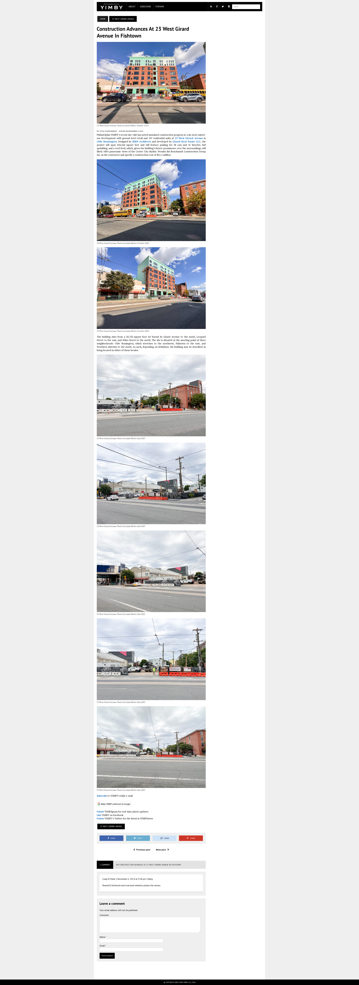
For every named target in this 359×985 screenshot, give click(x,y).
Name (103, 937)
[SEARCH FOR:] (246, 6)
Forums (159, 6)
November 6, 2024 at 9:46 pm (131, 879)
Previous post (143, 849)
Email (102, 945)
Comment (104, 915)
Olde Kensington (107, 141)
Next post (161, 849)
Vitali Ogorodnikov (108, 131)
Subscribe (145, 6)
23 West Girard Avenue (189, 138)
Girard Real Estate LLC (186, 141)
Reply (150, 879)
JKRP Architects (141, 141)
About (132, 6)
